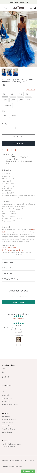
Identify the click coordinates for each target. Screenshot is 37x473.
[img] (18, 316)
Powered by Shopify (17, 466)
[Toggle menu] (2, 7)
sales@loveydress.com (14, 444)
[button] (17, 345)
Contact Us (29, 471)
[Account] (30, 7)
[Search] (6, 7)
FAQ (3, 248)
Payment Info (5, 460)
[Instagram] (5, 377)
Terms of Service (7, 398)
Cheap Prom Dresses (8, 429)
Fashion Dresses (7, 432)
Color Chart (24, 460)
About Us (4, 368)
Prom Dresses (6, 416)
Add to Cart (18, 137)
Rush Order (19, 250)
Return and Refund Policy (10, 404)
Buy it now (18, 143)
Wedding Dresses (7, 423)
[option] (18, 39)
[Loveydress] (18, 7)
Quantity (4, 124)
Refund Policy (12, 248)
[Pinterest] (8, 377)
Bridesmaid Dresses (8, 426)
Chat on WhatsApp (9, 446)
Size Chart (32, 460)
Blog (3, 372)
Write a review (18, 302)
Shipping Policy (7, 401)
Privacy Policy (6, 395)
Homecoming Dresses (8, 419)
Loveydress (9, 466)
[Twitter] (2, 377)
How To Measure (7, 250)
